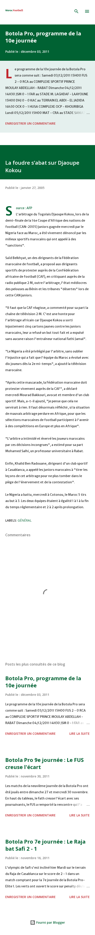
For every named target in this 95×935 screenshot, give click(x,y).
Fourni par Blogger (50, 922)
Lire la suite (79, 733)
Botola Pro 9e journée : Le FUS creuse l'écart (44, 763)
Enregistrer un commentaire (30, 123)
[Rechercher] (76, 11)
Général (25, 520)
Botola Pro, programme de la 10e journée (43, 37)
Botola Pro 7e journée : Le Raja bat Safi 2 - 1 (45, 845)
